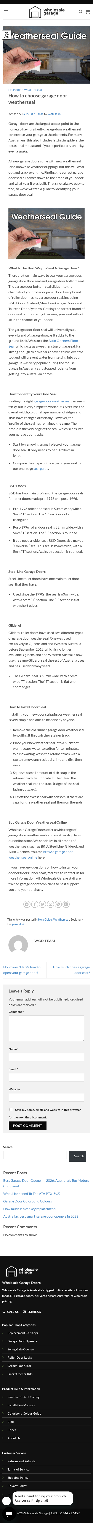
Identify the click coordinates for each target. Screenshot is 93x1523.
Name (14, 1049)
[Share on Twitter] (42, 904)
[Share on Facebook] (34, 904)
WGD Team (54, 114)
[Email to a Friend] (50, 904)
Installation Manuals (21, 1405)
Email (13, 1069)
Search (8, 1147)
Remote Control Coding (24, 1397)
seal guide (41, 468)
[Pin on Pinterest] (58, 904)
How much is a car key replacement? (29, 1209)
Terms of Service (18, 1469)
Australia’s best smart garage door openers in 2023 (40, 1216)
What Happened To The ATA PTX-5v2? (31, 1193)
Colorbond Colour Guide (24, 1413)
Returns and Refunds (21, 1461)
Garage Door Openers (22, 1341)
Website (14, 1089)
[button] (5, 11)
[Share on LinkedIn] (66, 904)
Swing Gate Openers (21, 1349)
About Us (14, 1438)
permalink (18, 924)
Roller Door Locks (20, 1357)
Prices (12, 1430)
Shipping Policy (18, 1477)
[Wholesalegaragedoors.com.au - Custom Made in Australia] (46, 12)
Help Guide (15, 90)
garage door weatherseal (52, 401)
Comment (16, 1011)
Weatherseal (33, 90)
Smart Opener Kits (20, 1374)
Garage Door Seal (19, 1365)
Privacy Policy (17, 1486)
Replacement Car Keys (23, 1333)
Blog (11, 1421)
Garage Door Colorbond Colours (27, 1201)
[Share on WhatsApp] (26, 904)
